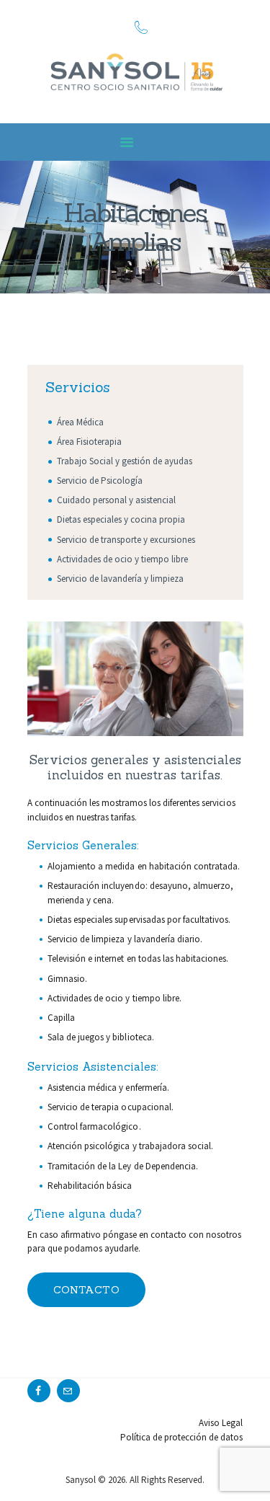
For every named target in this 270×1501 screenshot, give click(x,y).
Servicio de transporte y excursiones (126, 539)
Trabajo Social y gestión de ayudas (125, 461)
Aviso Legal (221, 1423)
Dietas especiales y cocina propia (121, 519)
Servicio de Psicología (100, 480)
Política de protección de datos (181, 1437)
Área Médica (80, 422)
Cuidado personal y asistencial (116, 500)
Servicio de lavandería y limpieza (120, 578)
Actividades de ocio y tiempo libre (123, 559)
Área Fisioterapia (89, 441)
